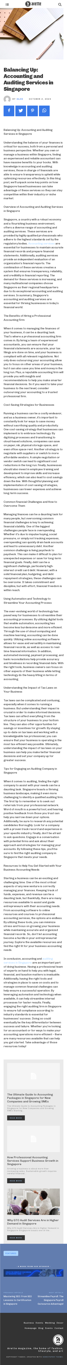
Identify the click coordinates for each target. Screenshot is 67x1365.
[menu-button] (7, 4)
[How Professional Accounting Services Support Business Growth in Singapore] (33, 1139)
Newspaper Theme (53, 1357)
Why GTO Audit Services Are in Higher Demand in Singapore (33, 1221)
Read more (16, 1118)
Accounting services (41, 243)
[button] (59, 4)
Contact (58, 1328)
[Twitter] (20, 111)
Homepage (31, 1328)
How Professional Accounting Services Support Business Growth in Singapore (32, 1161)
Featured (10, 1253)
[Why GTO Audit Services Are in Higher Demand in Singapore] (33, 1202)
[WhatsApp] (44, 111)
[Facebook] (9, 111)
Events (49, 1328)
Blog (40, 1328)
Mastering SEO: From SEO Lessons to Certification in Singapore (18, 1300)
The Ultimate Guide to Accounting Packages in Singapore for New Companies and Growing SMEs (30, 1098)
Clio (20, 99)
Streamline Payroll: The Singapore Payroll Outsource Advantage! (50, 1300)
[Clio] (8, 99)
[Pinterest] (32, 111)
